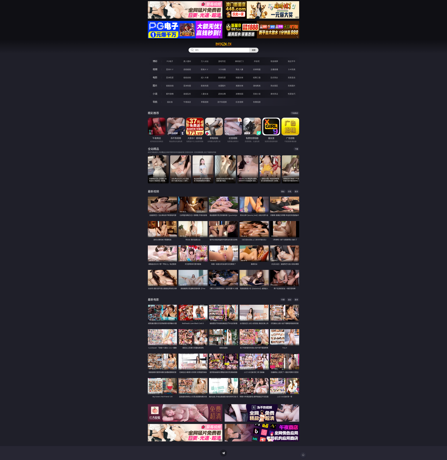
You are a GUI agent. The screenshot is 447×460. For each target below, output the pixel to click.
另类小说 (257, 94)
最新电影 (153, 299)
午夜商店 (187, 102)
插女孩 (170, 102)
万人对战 (204, 61)
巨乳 (289, 191)
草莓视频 (204, 102)
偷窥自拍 (170, 85)
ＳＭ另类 (291, 69)
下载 (296, 149)
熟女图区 (274, 85)
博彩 (155, 61)
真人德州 (187, 61)
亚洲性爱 (170, 77)
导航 (155, 101)
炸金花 (257, 61)
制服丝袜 (239, 77)
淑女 (289, 299)
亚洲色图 (187, 85)
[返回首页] (303, 455)
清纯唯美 (257, 85)
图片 (155, 85)
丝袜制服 (257, 69)
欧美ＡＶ (204, 69)
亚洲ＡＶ (170, 69)
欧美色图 (204, 85)
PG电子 (170, 61)
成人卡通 (204, 77)
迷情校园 (239, 94)
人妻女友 (204, 94)
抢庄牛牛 (291, 61)
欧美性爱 (222, 77)
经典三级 (257, 77)
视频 (155, 69)
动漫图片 (222, 85)
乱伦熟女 (274, 77)
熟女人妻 (239, 69)
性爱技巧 (291, 94)
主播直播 (274, 69)
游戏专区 (222, 61)
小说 (155, 93)
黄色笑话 (274, 94)
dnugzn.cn (223, 44)
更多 (296, 191)
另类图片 (291, 85)
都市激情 (170, 94)
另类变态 (291, 77)
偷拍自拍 (187, 77)
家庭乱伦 (187, 94)
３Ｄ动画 (222, 69)
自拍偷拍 (187, 69)
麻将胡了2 (239, 61)
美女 (282, 191)
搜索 (254, 50)
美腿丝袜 (239, 85)
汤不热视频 (222, 102)
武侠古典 (222, 94)
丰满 (282, 299)
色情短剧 (257, 102)
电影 (155, 77)
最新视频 (153, 191)
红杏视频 (239, 102)
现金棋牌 (274, 61)
